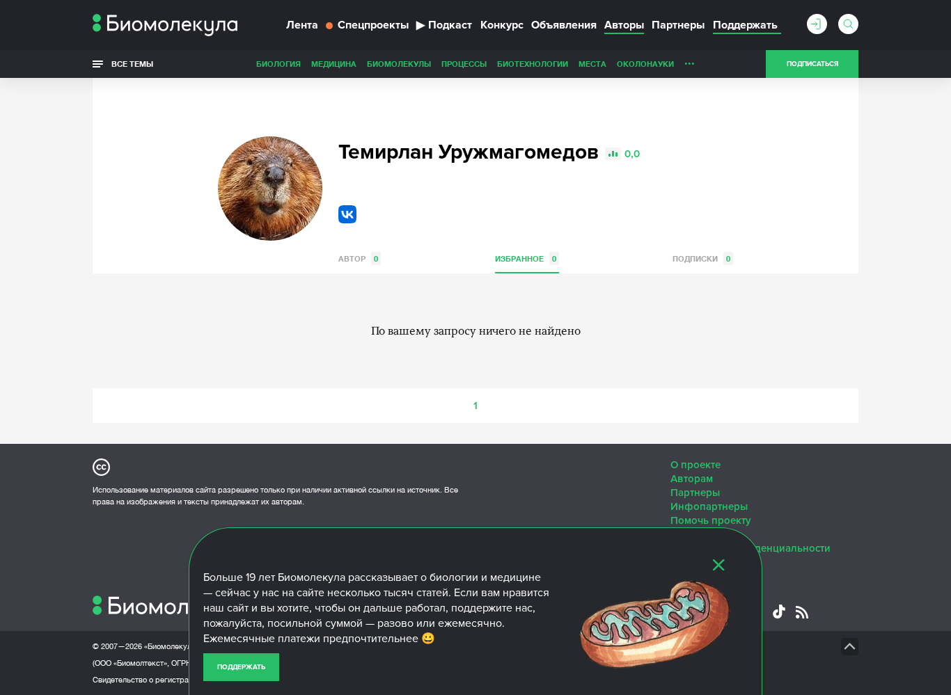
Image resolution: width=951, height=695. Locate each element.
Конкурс (502, 25)
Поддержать (241, 667)
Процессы (464, 63)
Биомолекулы (399, 63)
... (689, 60)
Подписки (701, 258)
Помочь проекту (710, 520)
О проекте (695, 464)
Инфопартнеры (709, 506)
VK (347, 214)
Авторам (691, 478)
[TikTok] (779, 611)
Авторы (624, 25)
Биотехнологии (532, 63)
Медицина (333, 63)
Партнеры (678, 25)
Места (592, 63)
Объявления (564, 25)
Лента (302, 25)
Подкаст (444, 25)
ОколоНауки (645, 63)
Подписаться (812, 64)
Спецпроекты (373, 25)
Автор (358, 258)
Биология (278, 63)
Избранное (525, 258)
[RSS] (802, 612)
